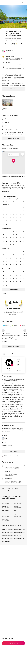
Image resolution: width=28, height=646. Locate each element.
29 (23, 221)
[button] (4, 341)
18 (20, 237)
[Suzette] (3, 330)
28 (20, 221)
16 (13, 237)
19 (23, 237)
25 (10, 221)
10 (16, 234)
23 (13, 241)
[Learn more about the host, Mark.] (3, 438)
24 (6, 221)
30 (3, 224)
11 (20, 234)
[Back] (3, 2)
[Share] (22, 2)
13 (3, 237)
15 (10, 237)
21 (6, 241)
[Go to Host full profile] (13, 365)
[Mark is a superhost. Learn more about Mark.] (3, 51)
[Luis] (24, 330)
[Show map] (13, 162)
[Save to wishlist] (24, 2)
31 (6, 224)
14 (6, 237)
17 (16, 237)
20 (3, 241)
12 (23, 234)
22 (10, 241)
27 (16, 221)
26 (13, 221)
